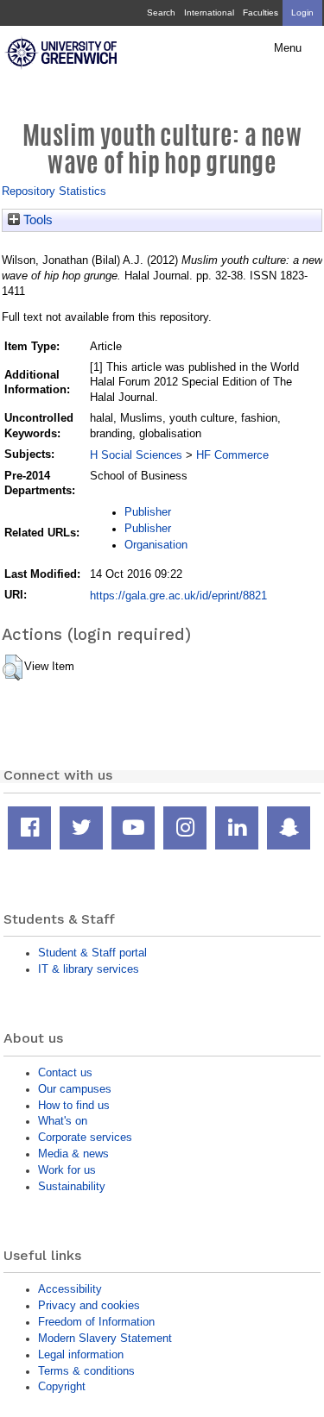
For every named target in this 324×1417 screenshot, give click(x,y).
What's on (62, 1120)
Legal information (81, 1354)
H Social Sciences (136, 454)
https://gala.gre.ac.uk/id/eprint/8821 (178, 595)
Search (161, 12)
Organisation (155, 544)
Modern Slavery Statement (105, 1338)
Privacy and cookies (89, 1305)
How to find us (74, 1105)
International (209, 12)
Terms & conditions (86, 1370)
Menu (288, 48)
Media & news (73, 1153)
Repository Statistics (54, 191)
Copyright (62, 1386)
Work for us (67, 1169)
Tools (36, 220)
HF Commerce (232, 454)
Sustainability (71, 1186)
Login (302, 12)
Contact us (65, 1072)
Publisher (147, 511)
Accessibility (70, 1288)
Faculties (260, 12)
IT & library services (88, 968)
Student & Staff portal (92, 952)
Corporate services (85, 1137)
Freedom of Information (96, 1321)
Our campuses (74, 1088)
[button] (12, 667)
